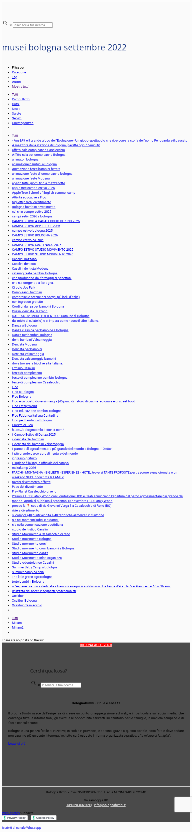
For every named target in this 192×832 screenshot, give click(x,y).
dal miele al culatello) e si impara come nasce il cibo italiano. (55, 321)
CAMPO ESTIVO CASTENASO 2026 (36, 245)
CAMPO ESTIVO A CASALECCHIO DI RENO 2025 (46, 221)
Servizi (17, 118)
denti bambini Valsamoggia (32, 339)
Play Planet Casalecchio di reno (34, 491)
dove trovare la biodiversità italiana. (37, 363)
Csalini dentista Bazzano (30, 311)
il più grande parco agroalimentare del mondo (45, 453)
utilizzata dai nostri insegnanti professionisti (44, 591)
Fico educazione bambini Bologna (37, 411)
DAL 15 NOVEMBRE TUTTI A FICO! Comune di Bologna (51, 316)
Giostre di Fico (22, 425)
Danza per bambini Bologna (32, 335)
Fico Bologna (21, 396)
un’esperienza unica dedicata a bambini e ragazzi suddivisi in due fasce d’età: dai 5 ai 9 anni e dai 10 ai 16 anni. (91, 586)
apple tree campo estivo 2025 (33, 188)
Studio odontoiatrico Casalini (33, 562)
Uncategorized (23, 123)
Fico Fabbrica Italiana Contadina (35, 415)
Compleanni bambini (27, 292)
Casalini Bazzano (24, 259)
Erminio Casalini (23, 368)
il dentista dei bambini (28, 439)
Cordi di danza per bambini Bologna (38, 306)
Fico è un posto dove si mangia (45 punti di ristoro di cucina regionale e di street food (73, 401)
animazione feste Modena (31, 178)
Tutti (15, 94)
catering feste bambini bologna (35, 273)
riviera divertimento (25, 510)
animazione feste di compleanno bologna (42, 173)
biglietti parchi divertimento (31, 202)
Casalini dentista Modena (30, 268)
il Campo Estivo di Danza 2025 (34, 434)
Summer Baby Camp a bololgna (35, 567)
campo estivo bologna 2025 (32, 230)
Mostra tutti (20, 86)
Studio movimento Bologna (32, 539)
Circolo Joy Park (23, 287)
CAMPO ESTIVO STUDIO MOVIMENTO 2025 (42, 249)
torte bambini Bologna (28, 581)
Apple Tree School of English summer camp (44, 192)
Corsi (16, 104)
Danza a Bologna (24, 325)
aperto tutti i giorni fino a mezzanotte (38, 183)
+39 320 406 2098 (79, 805)
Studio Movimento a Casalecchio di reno (41, 534)
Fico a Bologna (23, 392)
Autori (16, 82)
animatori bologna (25, 159)
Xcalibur (18, 596)
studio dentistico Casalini (30, 529)
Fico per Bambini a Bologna (32, 420)
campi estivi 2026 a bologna (32, 216)
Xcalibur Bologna (24, 600)
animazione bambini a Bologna (34, 164)
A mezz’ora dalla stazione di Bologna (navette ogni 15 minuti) (56, 145)
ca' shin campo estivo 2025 (31, 211)
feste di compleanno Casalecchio (36, 382)
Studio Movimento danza (30, 553)
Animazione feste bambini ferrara (36, 169)
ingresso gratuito (24, 458)
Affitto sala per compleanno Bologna (39, 155)
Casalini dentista (24, 264)
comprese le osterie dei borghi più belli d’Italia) (46, 297)
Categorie (19, 72)
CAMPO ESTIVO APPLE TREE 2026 (36, 226)
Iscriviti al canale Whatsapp (21, 828)
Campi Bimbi (21, 99)
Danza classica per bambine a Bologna (40, 330)
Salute (16, 113)
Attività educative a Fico (29, 197)
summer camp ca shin (28, 572)
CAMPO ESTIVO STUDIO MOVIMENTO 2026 (42, 254)
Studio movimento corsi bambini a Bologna (43, 548)
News (16, 109)
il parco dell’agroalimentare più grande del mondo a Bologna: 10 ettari (62, 449)
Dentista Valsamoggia (28, 354)
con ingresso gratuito (27, 302)
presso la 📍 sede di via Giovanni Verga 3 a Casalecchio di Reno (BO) (62, 505)
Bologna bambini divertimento (34, 207)
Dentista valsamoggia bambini (34, 358)
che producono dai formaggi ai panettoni (42, 278)
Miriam (17, 623)
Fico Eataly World (24, 406)
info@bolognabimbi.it (110, 805)
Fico (15, 387)
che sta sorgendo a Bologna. (33, 283)
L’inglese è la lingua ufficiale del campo (40, 463)
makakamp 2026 (24, 468)
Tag (14, 77)
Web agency (11, 813)
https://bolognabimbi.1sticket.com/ (38, 430)
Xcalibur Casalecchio (27, 605)
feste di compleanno (27, 373)
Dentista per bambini (27, 349)
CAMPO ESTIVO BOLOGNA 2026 (35, 235)
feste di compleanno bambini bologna (40, 377)
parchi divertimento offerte (31, 482)
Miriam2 (18, 627)
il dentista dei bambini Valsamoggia (38, 444)
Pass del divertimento (27, 487)
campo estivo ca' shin (28, 240)
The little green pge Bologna (32, 577)
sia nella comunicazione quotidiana (37, 524)
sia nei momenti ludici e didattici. (35, 520)
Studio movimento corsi (29, 543)
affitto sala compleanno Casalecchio (38, 150)
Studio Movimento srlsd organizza (37, 558)
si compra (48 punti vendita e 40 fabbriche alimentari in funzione (58, 515)
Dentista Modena (24, 344)
